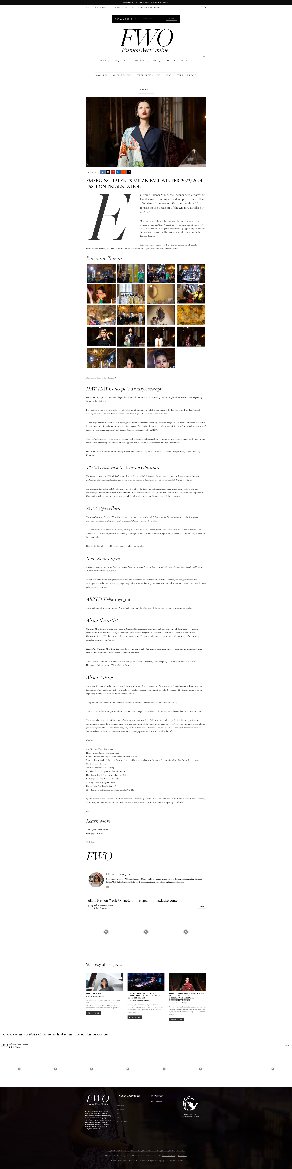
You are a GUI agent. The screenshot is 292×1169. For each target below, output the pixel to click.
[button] (204, 57)
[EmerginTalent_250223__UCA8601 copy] (101, 336)
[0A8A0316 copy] (101, 273)
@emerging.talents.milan (97, 829)
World (89, 996)
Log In (157, 7)
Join (94, 7)
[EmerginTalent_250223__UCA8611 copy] (131, 337)
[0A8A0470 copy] (161, 273)
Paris (131, 7)
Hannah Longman (119, 874)
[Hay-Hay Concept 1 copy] (101, 358)
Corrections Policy (155, 1151)
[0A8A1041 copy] (131, 294)
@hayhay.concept (144, 389)
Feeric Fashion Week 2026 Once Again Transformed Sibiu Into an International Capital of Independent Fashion (186, 996)
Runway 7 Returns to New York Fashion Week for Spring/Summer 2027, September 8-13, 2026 (146, 995)
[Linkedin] (118, 172)
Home (87, 7)
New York (104, 7)
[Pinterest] (113, 172)
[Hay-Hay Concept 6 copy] (131, 358)
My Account (146, 7)
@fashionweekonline (103, 905)
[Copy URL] (128, 172)
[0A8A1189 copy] (191, 293)
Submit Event (170, 61)
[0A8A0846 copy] (101, 293)
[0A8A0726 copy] (191, 273)
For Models (141, 61)
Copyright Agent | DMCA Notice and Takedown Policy (124, 1151)
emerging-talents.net (95, 833)
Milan (124, 7)
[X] (205, 7)
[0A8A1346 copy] (131, 315)
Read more (93, 1013)
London (116, 7)
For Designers (144, 75)
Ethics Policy (180, 1151)
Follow (202, 907)
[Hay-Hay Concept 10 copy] (161, 358)
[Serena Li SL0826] (104, 982)
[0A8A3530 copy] (191, 315)
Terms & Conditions (168, 1156)
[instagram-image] (106, 932)
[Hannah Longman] (96, 880)
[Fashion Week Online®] (146, 41)
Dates (155, 61)
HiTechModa (146, 90)
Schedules (185, 61)
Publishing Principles (168, 1151)
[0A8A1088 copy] (161, 294)
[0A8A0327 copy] (131, 273)
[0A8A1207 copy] (101, 315)
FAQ (158, 75)
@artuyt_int (118, 599)
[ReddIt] (123, 172)
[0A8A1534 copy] (161, 315)
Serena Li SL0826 (93, 993)
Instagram (158, 1101)
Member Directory (122, 75)
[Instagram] (201, 7)
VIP (137, 7)
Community (101, 75)
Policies (145, 1151)
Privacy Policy (182, 1156)
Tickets (126, 61)
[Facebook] (197, 7)
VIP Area (103, 61)
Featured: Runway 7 (186, 75)
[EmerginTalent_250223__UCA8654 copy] (191, 337)
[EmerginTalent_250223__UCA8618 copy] (161, 337)
